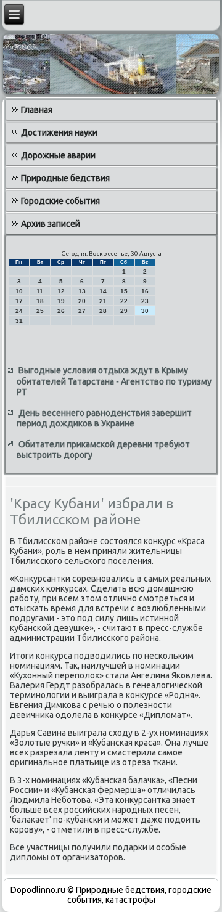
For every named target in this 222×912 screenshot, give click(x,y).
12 (61, 291)
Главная (36, 110)
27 (82, 310)
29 (124, 310)
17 (19, 301)
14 (103, 291)
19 (61, 301)
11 (39, 291)
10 (19, 291)
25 (40, 310)
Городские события (60, 201)
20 (82, 301)
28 (103, 310)
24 (19, 310)
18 (40, 301)
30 (145, 310)
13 (82, 291)
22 (124, 301)
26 (61, 310)
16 (145, 291)
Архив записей (50, 224)
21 (103, 301)
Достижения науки (59, 132)
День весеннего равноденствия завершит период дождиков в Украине (104, 418)
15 (124, 291)
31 (19, 320)
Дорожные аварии (58, 155)
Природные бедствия (65, 178)
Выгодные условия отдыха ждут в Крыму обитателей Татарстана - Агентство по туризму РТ (114, 381)
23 (145, 301)
